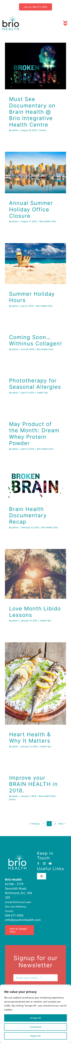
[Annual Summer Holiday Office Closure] (35, 172)
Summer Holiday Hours (31, 255)
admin (15, 130)
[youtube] (50, 863)
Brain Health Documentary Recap (31, 477)
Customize (35, 1026)
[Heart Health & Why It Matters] (35, 683)
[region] (35, 1014)
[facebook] (38, 863)
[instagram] (44, 863)
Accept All (35, 1017)
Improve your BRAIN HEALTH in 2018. (33, 784)
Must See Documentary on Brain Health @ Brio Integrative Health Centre (31, 49)
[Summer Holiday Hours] (35, 263)
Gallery (40, 49)
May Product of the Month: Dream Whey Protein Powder (34, 433)
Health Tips (42, 392)
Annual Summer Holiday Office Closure (31, 161)
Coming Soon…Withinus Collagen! (35, 340)
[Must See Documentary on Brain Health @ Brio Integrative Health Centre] (35, 66)
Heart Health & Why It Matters (31, 675)
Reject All (35, 1035)
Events (35, 83)
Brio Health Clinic (35, 184)
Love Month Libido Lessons (31, 566)
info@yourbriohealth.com (23, 920)
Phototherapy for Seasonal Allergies (35, 383)
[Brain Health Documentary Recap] (35, 484)
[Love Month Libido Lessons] (35, 574)
